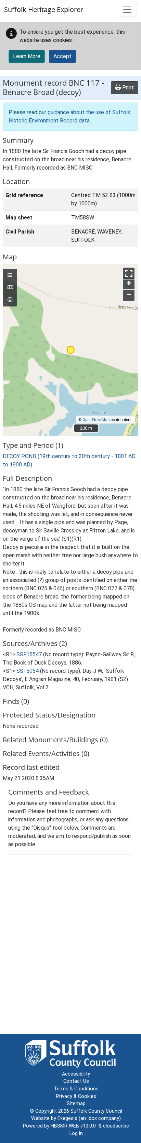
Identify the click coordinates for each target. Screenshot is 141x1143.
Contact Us (76, 1081)
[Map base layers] (10, 287)
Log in (76, 1133)
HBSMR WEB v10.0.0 (75, 1126)
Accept (62, 56)
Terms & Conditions (76, 1089)
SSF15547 (29, 654)
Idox (92, 1118)
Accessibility (76, 1074)
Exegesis (67, 1118)
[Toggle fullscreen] (128, 273)
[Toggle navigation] (127, 10)
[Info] (10, 300)
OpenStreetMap (96, 420)
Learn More (26, 56)
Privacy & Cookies (76, 1096)
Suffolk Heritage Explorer (43, 9)
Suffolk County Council (96, 1111)
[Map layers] (10, 275)
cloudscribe (116, 1126)
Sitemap (76, 1104)
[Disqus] (70, 946)
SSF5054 (27, 671)
